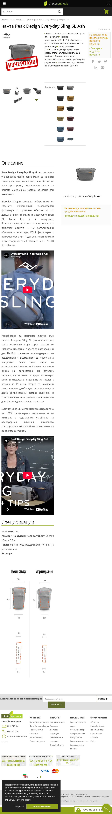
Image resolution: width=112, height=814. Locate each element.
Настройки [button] (19, 806)
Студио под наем (37, 741)
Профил (108, 3)
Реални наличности (79, 741)
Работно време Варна (95, 809)
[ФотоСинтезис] (56, 3)
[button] (93, 63)
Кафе (92, 741)
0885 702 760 (40, 765)
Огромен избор (77, 729)
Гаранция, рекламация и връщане (56, 737)
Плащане (54, 726)
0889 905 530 (12, 731)
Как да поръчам (57, 722)
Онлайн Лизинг (57, 745)
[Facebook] (40, 777)
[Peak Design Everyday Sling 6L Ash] (86, 174)
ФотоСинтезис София (39, 722)
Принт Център (36, 729)
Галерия (94, 737)
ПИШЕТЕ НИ (12, 726)
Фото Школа (96, 733)
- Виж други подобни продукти (95, 51)
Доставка (54, 729)
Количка (107, 9)
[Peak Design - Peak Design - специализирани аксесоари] (6, 35)
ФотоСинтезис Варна (39, 726)
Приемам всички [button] (42, 806)
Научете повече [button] (23, 799)
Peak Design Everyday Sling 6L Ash (82, 196)
